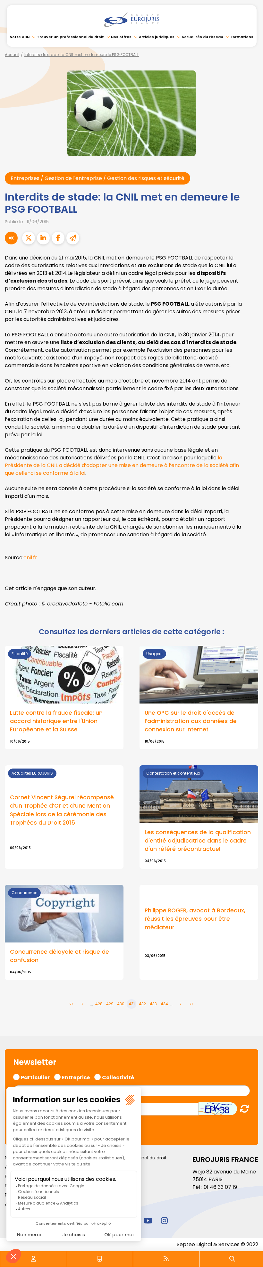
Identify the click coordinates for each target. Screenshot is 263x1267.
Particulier (35, 1077)
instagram (164, 1220)
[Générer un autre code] (243, 1108)
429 (110, 1004)
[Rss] (166, 1259)
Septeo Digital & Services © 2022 (217, 1244)
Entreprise (76, 1077)
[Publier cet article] (28, 238)
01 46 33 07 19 (220, 1187)
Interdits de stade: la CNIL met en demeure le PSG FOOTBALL (81, 54)
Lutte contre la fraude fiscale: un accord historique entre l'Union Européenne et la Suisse (56, 721)
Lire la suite (64, 817)
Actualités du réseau (202, 36)
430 (120, 1004)
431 (132, 1004)
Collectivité (118, 1077)
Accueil (12, 54)
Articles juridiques (156, 36)
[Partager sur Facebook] (58, 238)
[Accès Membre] (33, 1259)
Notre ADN (20, 36)
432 (142, 1004)
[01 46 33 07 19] (100, 1259)
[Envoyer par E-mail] (72, 238)
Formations (242, 36)
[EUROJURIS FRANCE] (131, 20)
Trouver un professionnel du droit (70, 36)
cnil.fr (30, 557)
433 (153, 1004)
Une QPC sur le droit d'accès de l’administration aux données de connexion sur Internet (191, 721)
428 (99, 1004)
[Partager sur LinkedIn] (43, 238)
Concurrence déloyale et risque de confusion (59, 956)
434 (164, 1004)
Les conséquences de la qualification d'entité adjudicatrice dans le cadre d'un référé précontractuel (198, 840)
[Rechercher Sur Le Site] (232, 1259)
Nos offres (121, 36)
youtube (148, 1220)
